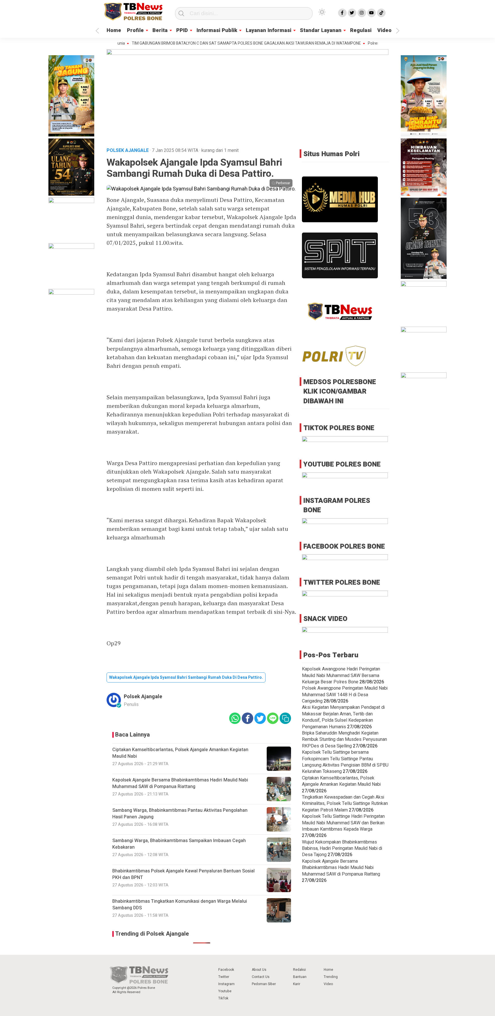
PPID (182, 30)
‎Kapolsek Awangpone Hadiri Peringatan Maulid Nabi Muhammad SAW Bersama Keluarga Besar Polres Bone (341, 675)
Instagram (226, 984)
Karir (296, 984)
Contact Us (261, 976)
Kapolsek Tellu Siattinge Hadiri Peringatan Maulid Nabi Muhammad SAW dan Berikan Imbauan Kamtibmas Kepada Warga (343, 823)
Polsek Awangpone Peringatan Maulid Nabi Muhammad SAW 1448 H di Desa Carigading (345, 695)
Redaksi (299, 969)
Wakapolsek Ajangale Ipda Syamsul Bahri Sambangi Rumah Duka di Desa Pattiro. (186, 677)
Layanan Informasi (268, 30)
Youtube (224, 991)
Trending (331, 976)
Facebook (226, 969)
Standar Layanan (320, 30)
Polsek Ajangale (143, 697)
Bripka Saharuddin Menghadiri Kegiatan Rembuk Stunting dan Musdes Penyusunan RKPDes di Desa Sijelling (344, 739)
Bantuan (300, 976)
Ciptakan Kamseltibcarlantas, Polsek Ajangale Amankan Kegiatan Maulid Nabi (341, 780)
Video (384, 30)
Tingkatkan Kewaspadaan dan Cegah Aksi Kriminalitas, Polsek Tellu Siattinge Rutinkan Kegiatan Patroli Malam (345, 803)
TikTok (223, 998)
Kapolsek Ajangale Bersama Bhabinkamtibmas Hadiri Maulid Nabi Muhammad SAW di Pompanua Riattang (341, 867)
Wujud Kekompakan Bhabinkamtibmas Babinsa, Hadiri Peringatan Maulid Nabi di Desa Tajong (342, 848)
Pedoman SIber (264, 984)
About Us (259, 969)
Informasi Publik (217, 30)
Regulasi (361, 30)
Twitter (223, 976)
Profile (135, 30)
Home (114, 30)
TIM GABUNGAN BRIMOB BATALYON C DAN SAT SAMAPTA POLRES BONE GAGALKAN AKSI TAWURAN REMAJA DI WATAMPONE (219, 43)
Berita (160, 30)
